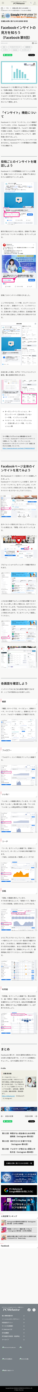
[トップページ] (2, 8)
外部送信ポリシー (7, 1322)
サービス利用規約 (7, 1326)
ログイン (34, 3)
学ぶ (7, 8)
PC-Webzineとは (7, 1329)
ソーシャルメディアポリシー (11, 1319)
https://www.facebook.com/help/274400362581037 (19, 448)
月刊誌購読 (5, 1333)
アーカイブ (5, 1339)
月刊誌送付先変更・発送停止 (11, 1336)
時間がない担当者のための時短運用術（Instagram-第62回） (22, 1135)
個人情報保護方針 (7, 1315)
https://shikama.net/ (8, 1096)
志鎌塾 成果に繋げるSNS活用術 (20, 8)
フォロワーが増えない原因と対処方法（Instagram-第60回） (22, 1150)
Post (32, 55)
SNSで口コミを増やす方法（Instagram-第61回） (20, 1142)
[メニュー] (3, 3)
